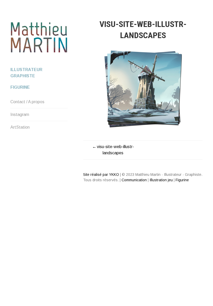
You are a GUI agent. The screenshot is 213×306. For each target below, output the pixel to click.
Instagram (19, 114)
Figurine (20, 87)
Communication (134, 180)
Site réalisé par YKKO (101, 174)
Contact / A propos (27, 102)
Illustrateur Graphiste (26, 72)
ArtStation (20, 127)
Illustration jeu (161, 180)
